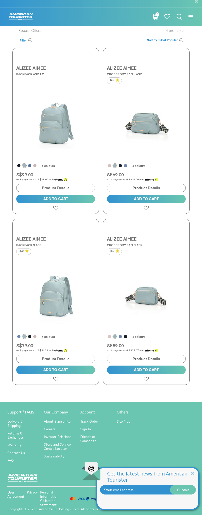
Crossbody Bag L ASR (124, 74)
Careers (49, 429)
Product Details (55, 188)
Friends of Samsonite (88, 439)
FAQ (10, 460)
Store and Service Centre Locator (57, 446)
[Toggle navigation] (191, 16)
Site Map (123, 421)
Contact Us (16, 453)
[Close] (192, 473)
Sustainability (54, 456)
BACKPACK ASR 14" (30, 74)
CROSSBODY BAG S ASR (124, 245)
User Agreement (15, 494)
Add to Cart (55, 199)
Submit (183, 489)
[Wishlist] (167, 16)
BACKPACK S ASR (29, 245)
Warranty (14, 445)
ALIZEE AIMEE (31, 68)
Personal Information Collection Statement (49, 498)
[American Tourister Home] (21, 16)
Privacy (32, 492)
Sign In (85, 429)
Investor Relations (57, 437)
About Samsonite (57, 421)
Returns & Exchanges (15, 435)
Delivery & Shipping (15, 423)
